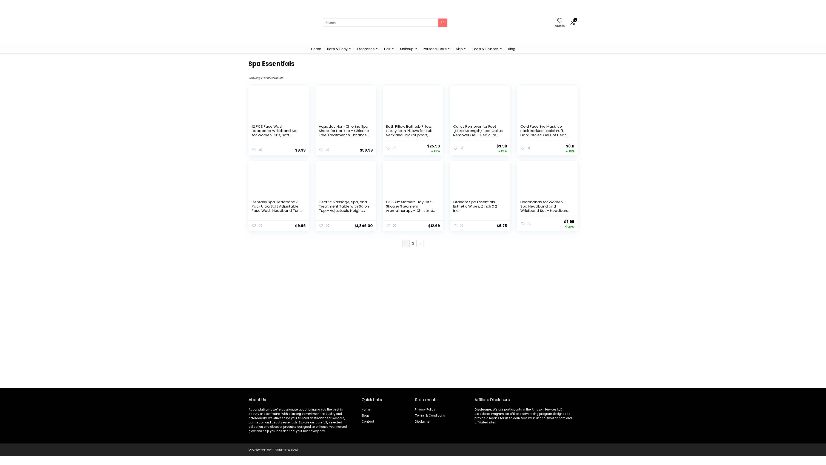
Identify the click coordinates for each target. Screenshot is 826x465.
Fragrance (366, 48)
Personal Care (435, 48)
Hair (387, 48)
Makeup (406, 48)
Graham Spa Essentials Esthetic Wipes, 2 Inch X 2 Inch (475, 206)
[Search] (442, 23)
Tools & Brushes (485, 48)
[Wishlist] (559, 21)
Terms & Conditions (430, 415)
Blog (511, 48)
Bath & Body (337, 48)
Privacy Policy (425, 409)
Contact (368, 421)
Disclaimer (423, 421)
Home (316, 48)
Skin (459, 48)
